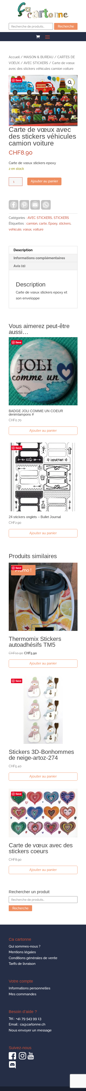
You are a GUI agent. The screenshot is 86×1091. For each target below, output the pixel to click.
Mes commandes (22, 994)
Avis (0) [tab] (19, 266)
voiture (38, 229)
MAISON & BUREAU (38, 57)
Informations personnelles (29, 988)
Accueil (14, 57)
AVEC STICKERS (36, 63)
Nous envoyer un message (30, 1030)
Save (18, 80)
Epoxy (52, 223)
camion (31, 223)
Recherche (66, 26)
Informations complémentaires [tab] (39, 258)
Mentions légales (22, 952)
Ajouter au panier (44, 181)
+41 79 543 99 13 (28, 1019)
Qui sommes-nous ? (24, 946)
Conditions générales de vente (33, 958)
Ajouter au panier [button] (43, 431)
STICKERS (61, 218)
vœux (27, 229)
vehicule (15, 229)
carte (43, 223)
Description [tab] (23, 250)
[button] (70, 82)
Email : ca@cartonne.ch (27, 1024)
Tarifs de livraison (22, 964)
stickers (65, 223)
